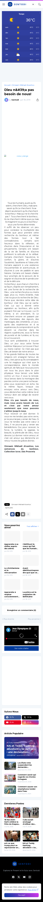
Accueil (7, 85)
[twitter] (19, 877)
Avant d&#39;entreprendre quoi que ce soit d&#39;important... (31, 570)
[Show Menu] (3, 4)
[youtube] (24, 877)
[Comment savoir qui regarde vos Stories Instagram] (10, 778)
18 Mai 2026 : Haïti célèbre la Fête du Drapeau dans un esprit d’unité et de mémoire (12, 822)
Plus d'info (32, 890)
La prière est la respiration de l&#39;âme (29, 594)
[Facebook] (12, 514)
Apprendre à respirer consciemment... (11, 594)
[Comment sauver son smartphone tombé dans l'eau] (10, 790)
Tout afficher (32, 526)
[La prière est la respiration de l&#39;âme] (31, 584)
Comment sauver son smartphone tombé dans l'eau (27, 789)
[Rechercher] (39, 4)
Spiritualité (9, 508)
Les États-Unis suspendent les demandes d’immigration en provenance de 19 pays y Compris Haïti (28, 765)
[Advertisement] (21, 71)
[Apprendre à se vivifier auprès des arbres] (12, 536)
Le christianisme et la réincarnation (11, 570)
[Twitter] (17, 514)
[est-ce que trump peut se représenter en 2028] (12, 836)
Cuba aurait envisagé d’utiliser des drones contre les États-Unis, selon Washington (29, 822)
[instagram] (30, 877)
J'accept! (21, 895)
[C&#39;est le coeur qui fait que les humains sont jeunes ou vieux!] (31, 536)
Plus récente (8, 619)
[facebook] (13, 877)
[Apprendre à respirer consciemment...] (12, 584)
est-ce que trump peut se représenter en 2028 (11, 845)
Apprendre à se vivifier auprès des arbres (11, 546)
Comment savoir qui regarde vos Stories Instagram (27, 777)
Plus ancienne (34, 619)
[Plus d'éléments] (28, 514)
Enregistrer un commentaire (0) (21, 610)
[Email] (23, 514)
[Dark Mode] (34, 4)
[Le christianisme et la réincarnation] (12, 560)
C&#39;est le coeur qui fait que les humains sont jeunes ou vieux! (30, 546)
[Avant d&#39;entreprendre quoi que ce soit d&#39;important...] (31, 560)
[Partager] (37, 100)
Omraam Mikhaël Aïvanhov (23, 85)
